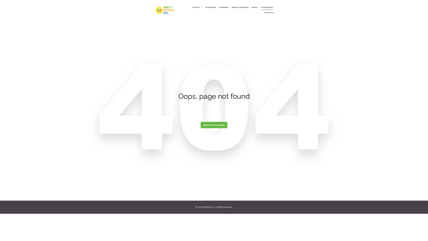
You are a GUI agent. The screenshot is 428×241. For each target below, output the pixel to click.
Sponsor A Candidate (240, 7)
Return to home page (214, 125)
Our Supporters (267, 7)
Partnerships (211, 7)
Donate (255, 7)
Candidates (223, 7)
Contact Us (268, 13)
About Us (196, 7)
